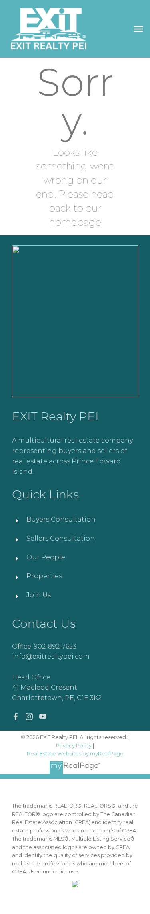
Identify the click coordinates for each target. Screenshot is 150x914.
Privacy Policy (74, 746)
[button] (15, 716)
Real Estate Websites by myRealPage (75, 754)
